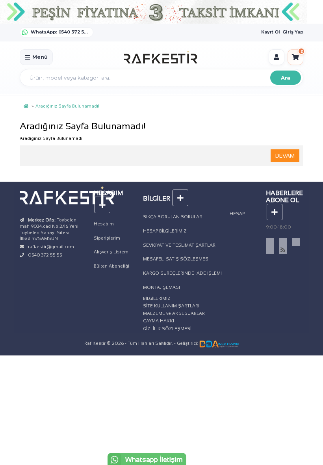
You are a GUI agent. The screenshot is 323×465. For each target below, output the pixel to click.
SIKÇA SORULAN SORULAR (172, 216)
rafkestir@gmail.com (51, 246)
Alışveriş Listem (111, 251)
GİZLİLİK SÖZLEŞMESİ (167, 328)
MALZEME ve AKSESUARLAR (174, 313)
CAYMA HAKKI (158, 320)
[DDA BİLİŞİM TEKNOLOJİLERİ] (219, 343)
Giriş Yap (292, 32)
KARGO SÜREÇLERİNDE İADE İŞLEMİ (182, 273)
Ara (285, 77)
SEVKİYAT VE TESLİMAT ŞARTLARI (180, 245)
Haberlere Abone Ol (284, 196)
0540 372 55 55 (45, 255)
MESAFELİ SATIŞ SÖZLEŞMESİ (176, 259)
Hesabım (104, 223)
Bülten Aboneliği (111, 266)
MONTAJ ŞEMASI (161, 287)
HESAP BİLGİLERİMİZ (165, 231)
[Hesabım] (276, 57)
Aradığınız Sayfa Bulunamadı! (67, 106)
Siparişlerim (107, 238)
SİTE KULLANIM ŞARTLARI (171, 305)
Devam (285, 156)
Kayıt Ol (270, 32)
